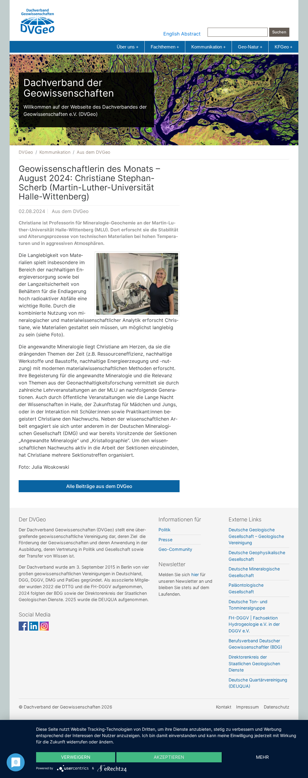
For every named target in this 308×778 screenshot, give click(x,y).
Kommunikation (208, 46)
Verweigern (75, 757)
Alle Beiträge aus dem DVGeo (99, 486)
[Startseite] (38, 20)
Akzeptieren (169, 757)
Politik (165, 529)
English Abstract (182, 34)
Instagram (44, 626)
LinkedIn (33, 626)
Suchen (279, 32)
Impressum (247, 706)
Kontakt (223, 706)
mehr (262, 757)
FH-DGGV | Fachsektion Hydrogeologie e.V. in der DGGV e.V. (254, 624)
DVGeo (26, 152)
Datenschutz (276, 706)
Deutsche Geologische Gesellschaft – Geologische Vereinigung (256, 536)
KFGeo (283, 46)
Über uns (127, 46)
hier (195, 574)
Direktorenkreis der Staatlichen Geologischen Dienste (254, 663)
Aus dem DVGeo (93, 152)
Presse (165, 539)
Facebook (23, 626)
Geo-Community (175, 549)
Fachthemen (165, 46)
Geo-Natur (250, 46)
